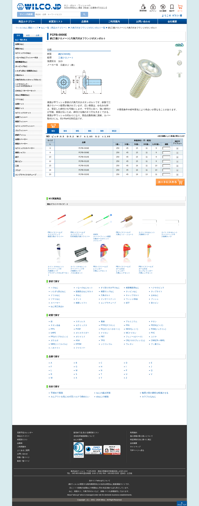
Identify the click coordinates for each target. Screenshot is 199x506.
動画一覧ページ (23, 461)
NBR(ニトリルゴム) (59, 344)
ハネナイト (55, 348)
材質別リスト (56, 21)
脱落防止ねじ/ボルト (84, 291)
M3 (53, 131)
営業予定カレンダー (25, 433)
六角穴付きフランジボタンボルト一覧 (88, 28)
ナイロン (104, 333)
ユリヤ (154, 337)
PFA (128, 325)
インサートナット (108, 299)
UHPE (53, 333)
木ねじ (78, 295)
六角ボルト (105, 295)
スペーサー (55, 303)
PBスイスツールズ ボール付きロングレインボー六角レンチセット (146, 270)
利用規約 (133, 433)
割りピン (155, 303)
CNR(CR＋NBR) (157, 340)
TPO (103, 340)
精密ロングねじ (107, 291)
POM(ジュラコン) (158, 329)
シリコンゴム (106, 344)
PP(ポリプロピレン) (59, 337)
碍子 (128, 303)
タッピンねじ (131, 291)
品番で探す (54, 356)
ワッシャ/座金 (132, 299)
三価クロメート (66, 57)
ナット (78, 299)
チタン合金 (55, 325)
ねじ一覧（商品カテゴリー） (54, 28)
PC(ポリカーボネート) (110, 329)
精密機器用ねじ (132, 288)
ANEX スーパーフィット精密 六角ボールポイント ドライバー (102, 237)
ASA (78, 340)
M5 (77, 131)
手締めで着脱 (57, 393)
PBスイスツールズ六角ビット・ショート (124, 233)
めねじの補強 (102, 397)
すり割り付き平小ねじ (110, 288)
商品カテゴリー (27, 21)
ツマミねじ (55, 299)
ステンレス (80, 321)
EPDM (78, 344)
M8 (101, 131)
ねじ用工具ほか (57, 306)
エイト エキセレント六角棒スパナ (147, 233)
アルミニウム (131, 321)
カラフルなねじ (149, 397)
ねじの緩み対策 (103, 393)
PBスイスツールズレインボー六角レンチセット (100, 269)
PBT (103, 337)
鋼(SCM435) (64, 54)
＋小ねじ (54, 288)
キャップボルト (132, 295)
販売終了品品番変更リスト (86, 433)
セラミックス (81, 325)
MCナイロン (131, 333)
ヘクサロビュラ (157, 288)
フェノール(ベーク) (134, 337)
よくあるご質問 (23, 450)
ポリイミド (80, 337)
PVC (153, 333)
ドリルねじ (55, 295)
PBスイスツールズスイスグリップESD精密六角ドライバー (80, 234)
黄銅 (103, 321)
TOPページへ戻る (137, 450)
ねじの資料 (78, 440)
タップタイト (156, 291)
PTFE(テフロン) (108, 325)
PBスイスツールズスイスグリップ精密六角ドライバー (56, 234)
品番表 (84, 21)
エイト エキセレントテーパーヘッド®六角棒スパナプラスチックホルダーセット (58, 271)
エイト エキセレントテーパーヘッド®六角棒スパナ (169, 234)
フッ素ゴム (155, 344)
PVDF (78, 329)
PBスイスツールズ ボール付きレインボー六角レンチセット (123, 270)
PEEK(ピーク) (157, 325)
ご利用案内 (114, 21)
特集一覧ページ (23, 457)
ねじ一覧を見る (21, 40)
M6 (89, 131)
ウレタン (129, 344)
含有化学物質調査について (84, 436)
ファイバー (80, 348)
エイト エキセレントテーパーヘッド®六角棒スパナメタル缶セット (79, 270)
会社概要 (172, 21)
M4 (65, 131)
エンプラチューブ (108, 303)
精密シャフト (81, 303)
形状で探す (54, 281)
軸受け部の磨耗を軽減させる (155, 393)
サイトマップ (135, 447)
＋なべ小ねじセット (84, 288)
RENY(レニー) (132, 329)
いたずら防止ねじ (58, 291)
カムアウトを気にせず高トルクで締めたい (70, 397)
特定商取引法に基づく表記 (140, 440)
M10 (114, 131)
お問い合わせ (143, 21)
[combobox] (58, 14)
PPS (53, 329)
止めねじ (155, 295)
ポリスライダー (82, 333)
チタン (154, 321)
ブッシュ (155, 299)
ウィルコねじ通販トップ (27, 28)
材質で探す (54, 315)
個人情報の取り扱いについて (141, 436)
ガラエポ (54, 340)
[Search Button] (84, 14)
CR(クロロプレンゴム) (135, 340)
